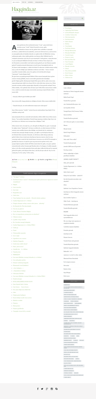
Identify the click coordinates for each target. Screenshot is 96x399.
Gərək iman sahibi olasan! (20, 244)
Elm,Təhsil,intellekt (70, 71)
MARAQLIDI (16, 254)
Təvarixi (72, 335)
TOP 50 (24, 2)
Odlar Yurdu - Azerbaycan (71, 201)
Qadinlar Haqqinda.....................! (22, 241)
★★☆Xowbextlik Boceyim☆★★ (72, 104)
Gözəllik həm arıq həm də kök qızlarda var (73, 366)
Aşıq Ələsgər (67, 272)
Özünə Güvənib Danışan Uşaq (71, 352)
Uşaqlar (76, 340)
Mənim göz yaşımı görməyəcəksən (72, 329)
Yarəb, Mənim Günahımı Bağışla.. (22, 211)
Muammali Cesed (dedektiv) (20, 265)
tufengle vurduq (68, 372)
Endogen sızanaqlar (69, 370)
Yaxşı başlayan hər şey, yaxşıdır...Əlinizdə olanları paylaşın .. (29, 198)
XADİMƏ (77, 358)
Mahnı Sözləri (69, 75)
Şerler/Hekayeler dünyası (72, 32)
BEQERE (66, 212)
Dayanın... (16, 303)
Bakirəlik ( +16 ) (68, 251)
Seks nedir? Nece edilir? (70, 139)
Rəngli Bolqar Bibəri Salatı (70, 342)
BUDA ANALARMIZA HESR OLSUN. (23, 281)
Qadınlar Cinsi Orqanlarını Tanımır (73, 188)
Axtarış (30, 2)
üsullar (82, 340)
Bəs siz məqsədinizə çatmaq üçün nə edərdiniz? (26, 214)
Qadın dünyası (69, 41)
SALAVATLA (72, 320)
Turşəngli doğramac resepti (70, 350)
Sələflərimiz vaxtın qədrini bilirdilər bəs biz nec (73, 287)
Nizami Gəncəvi (68, 237)
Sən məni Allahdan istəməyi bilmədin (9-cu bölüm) (27, 257)
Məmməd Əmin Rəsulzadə (71, 258)
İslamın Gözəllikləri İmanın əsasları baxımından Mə (72, 323)
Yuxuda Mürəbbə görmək (70, 208)
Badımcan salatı (67, 340)
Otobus (66, 320)
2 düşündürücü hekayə (19, 271)
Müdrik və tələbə (17, 300)
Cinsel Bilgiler (69, 64)
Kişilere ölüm (67, 269)
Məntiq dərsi (16, 306)
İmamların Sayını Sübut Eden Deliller (72, 318)
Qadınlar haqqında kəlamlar (71, 248)
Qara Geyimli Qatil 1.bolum (20, 284)
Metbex (67, 44)
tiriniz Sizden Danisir (69, 344)
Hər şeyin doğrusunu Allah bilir (21, 289)
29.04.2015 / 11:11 (22, 159)
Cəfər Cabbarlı (67, 88)
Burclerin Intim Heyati (69, 290)
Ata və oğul (16, 236)
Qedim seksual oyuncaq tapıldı (71, 296)
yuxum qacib (67, 331)
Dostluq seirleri (68, 150)
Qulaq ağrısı (67, 136)
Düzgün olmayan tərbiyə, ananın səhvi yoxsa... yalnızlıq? (28, 203)
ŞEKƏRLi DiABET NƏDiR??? (71, 159)
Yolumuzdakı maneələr (19, 233)
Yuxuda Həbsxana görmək (71, 204)
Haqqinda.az (24, 8)
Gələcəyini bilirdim (18, 273)
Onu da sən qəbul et (18, 209)
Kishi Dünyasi (69, 73)
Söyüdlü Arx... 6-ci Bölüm (20, 249)
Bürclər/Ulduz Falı (70, 59)
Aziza (36, 159)
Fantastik (66, 335)
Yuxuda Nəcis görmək (70, 101)
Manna (65, 125)
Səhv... (15, 292)
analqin (76, 372)
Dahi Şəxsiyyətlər (70, 37)
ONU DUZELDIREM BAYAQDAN (70, 307)
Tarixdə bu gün (69, 55)
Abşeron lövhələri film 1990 (71, 356)
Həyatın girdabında (18, 308)
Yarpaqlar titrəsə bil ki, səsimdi (22, 311)
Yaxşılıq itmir (17, 252)
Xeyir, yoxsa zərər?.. (18, 246)
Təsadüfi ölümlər (68, 292)
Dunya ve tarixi (69, 57)
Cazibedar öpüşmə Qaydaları (71, 227)
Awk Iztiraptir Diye (68, 303)
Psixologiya (68, 28)
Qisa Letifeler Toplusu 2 (70, 197)
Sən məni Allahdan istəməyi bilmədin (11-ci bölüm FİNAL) (29, 276)
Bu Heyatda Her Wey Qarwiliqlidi (22, 206)
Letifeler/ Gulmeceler (71, 35)
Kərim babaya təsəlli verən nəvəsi (22, 298)
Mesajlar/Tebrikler (70, 53)
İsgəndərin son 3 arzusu (19, 238)
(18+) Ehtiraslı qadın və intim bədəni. (74, 122)
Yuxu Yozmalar (69, 62)
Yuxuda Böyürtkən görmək (71, 244)
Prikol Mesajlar (68, 316)
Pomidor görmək (68, 230)
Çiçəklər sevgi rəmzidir (19, 219)
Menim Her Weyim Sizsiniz (69, 338)
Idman (67, 68)
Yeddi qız (15, 227)
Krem (78, 335)
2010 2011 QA (67, 354)
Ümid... (15, 230)
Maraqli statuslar (70, 66)
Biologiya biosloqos (69, 358)
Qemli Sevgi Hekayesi (70, 132)
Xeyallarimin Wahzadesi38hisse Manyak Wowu (73, 347)
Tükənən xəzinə (17, 217)
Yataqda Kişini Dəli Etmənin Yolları (73, 111)
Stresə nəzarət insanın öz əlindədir (73, 299)
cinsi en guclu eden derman (70, 309)
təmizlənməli (67, 377)
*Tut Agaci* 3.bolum (18, 177)
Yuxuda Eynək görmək (70, 143)
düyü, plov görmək (69, 163)
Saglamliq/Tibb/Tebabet (71, 30)
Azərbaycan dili (68, 234)
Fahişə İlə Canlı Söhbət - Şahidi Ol (73, 175)
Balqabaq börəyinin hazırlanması (72, 333)
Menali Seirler (67, 129)
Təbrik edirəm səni (68, 368)
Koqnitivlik (66, 284)
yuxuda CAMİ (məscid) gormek (72, 146)
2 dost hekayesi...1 (18, 268)
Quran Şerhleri (68, 115)
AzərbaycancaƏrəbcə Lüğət (70, 314)
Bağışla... (15, 184)
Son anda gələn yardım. (19, 260)
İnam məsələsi (17, 187)
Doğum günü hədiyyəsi (19, 295)
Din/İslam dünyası (70, 48)
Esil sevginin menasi (69, 262)
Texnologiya (68, 46)
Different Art (68, 77)
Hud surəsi (67, 276)
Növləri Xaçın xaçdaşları (70, 294)
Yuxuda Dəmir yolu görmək (71, 241)
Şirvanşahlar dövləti (69, 108)
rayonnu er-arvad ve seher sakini (73, 255)
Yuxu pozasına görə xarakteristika (72, 360)
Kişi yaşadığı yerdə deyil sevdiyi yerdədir (73, 312)
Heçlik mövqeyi (17, 279)
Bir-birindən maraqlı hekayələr (21, 222)
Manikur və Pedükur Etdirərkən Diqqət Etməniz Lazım (73, 327)
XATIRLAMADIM (78, 303)
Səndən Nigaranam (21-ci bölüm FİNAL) (24, 225)
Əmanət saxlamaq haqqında (20, 263)
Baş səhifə (16, 2)
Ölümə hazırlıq (74, 301)
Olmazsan (66, 301)
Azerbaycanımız (69, 39)
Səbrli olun (16, 195)
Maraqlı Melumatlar (70, 50)
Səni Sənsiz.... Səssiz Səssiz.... (21, 287)
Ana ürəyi (15, 190)
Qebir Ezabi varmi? (69, 172)
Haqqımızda (39, 2)
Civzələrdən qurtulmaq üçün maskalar (73, 375)
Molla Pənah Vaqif (69, 97)
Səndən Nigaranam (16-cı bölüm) (22, 201)
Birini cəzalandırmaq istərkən (71, 305)
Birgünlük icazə (17, 192)
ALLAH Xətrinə (67, 363)
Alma (65, 185)
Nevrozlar (66, 265)
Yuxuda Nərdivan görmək (71, 118)
